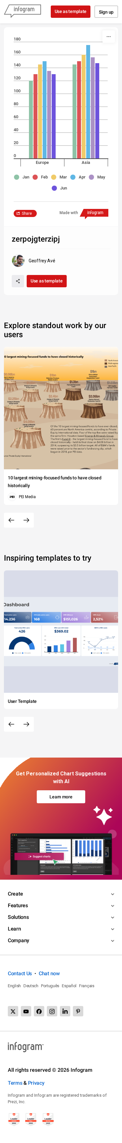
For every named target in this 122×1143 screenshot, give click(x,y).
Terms (15, 1083)
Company (18, 940)
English (14, 985)
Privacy (36, 1083)
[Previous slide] (11, 520)
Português (50, 985)
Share (27, 213)
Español (69, 985)
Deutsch (30, 985)
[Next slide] (26, 520)
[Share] (18, 281)
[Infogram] (22, 12)
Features (18, 905)
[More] (108, 36)
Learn (14, 929)
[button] (23, 177)
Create (15, 894)
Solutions (18, 917)
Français (86, 985)
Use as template (71, 11)
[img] (31, 119)
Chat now (49, 973)
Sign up (106, 12)
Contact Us (20, 973)
